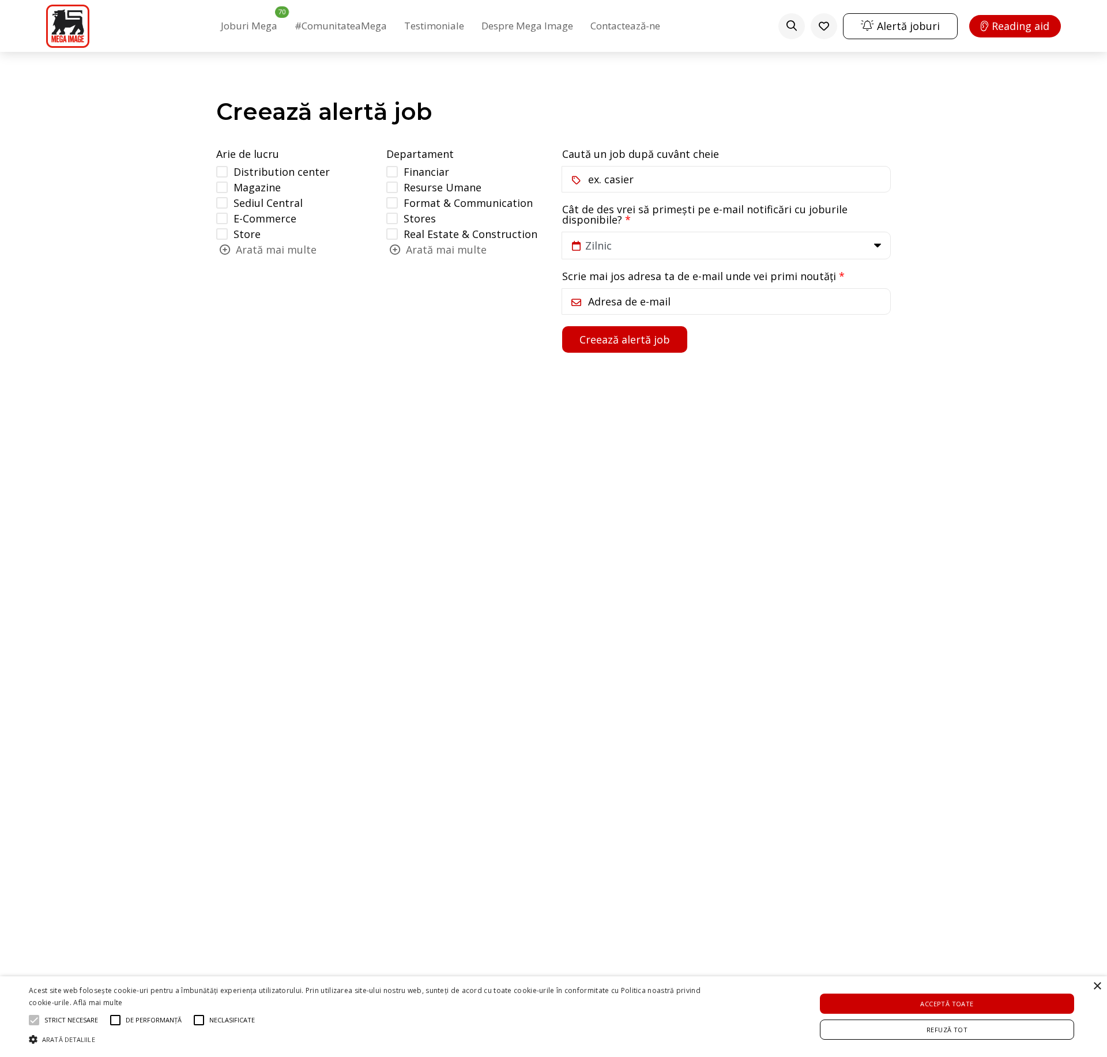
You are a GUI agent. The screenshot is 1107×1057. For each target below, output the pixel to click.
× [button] (1097, 986)
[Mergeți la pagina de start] (67, 26)
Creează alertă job (624, 339)
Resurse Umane (442, 187)
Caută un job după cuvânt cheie (640, 154)
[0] (824, 26)
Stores (420, 218)
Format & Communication (468, 203)
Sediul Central (268, 203)
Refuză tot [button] (947, 1029)
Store (247, 234)
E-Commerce (265, 218)
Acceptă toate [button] (946, 1003)
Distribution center (282, 172)
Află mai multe (97, 1002)
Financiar (426, 172)
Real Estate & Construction (470, 234)
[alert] (553, 1016)
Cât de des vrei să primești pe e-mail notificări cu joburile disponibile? (705, 214)
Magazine (257, 187)
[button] (370, 1038)
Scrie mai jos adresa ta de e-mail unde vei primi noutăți (699, 276)
